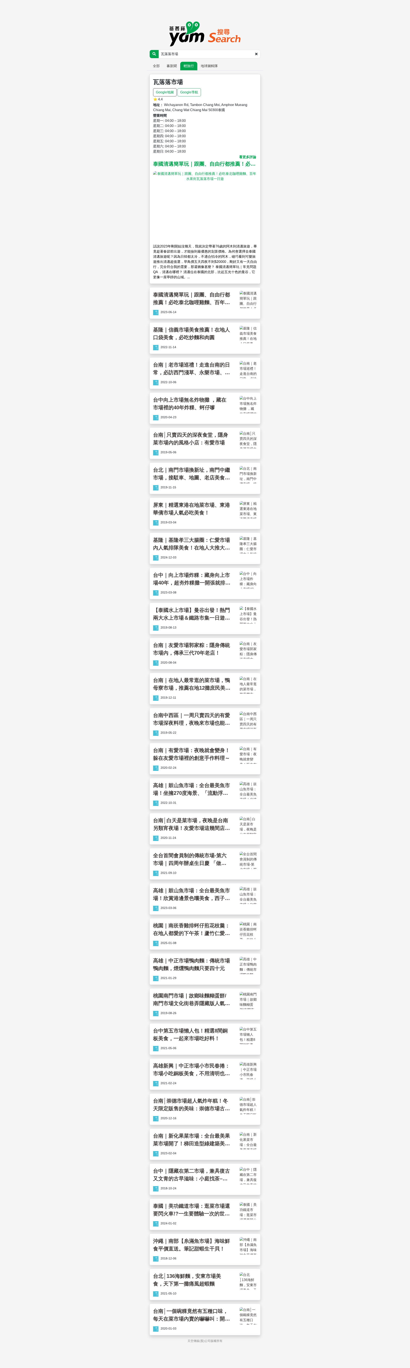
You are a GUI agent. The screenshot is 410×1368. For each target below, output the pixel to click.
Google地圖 (165, 92)
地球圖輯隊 (209, 66)
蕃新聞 (172, 66)
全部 (156, 66)
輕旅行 (189, 66)
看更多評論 (247, 157)
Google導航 (189, 92)
